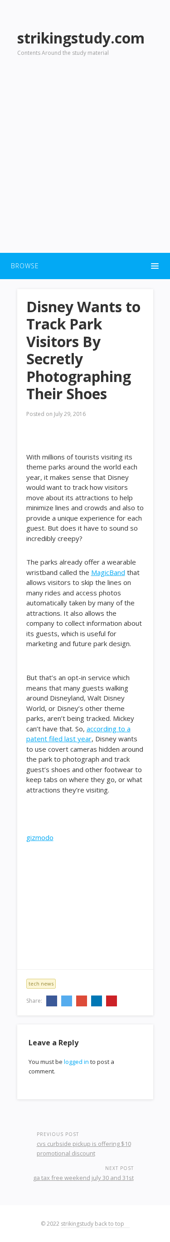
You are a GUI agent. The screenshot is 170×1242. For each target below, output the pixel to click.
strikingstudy (77, 1224)
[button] (85, 266)
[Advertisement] (85, 160)
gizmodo (39, 837)
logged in (76, 1062)
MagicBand (108, 572)
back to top (110, 1224)
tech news (41, 983)
